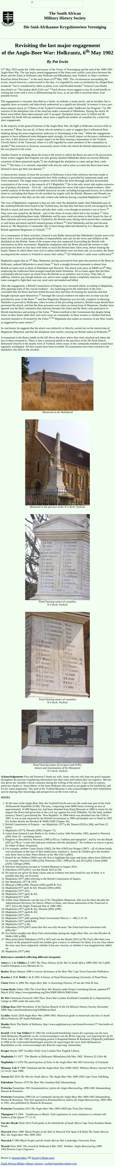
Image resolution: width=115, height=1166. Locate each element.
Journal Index (19, 1157)
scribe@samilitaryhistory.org (60, 1163)
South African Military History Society (22, 1163)
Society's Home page (43, 1157)
